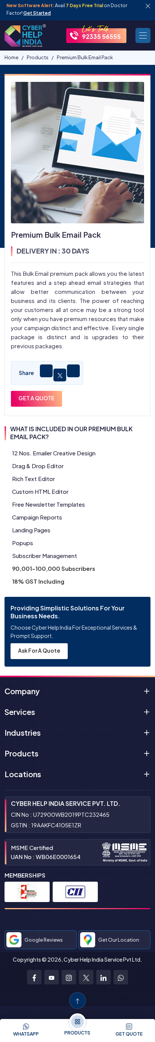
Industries (23, 732)
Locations (23, 774)
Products (21, 753)
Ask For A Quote (39, 650)
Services (20, 711)
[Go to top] (77, 1000)
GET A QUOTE (36, 398)
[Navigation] (142, 35)
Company (22, 691)
